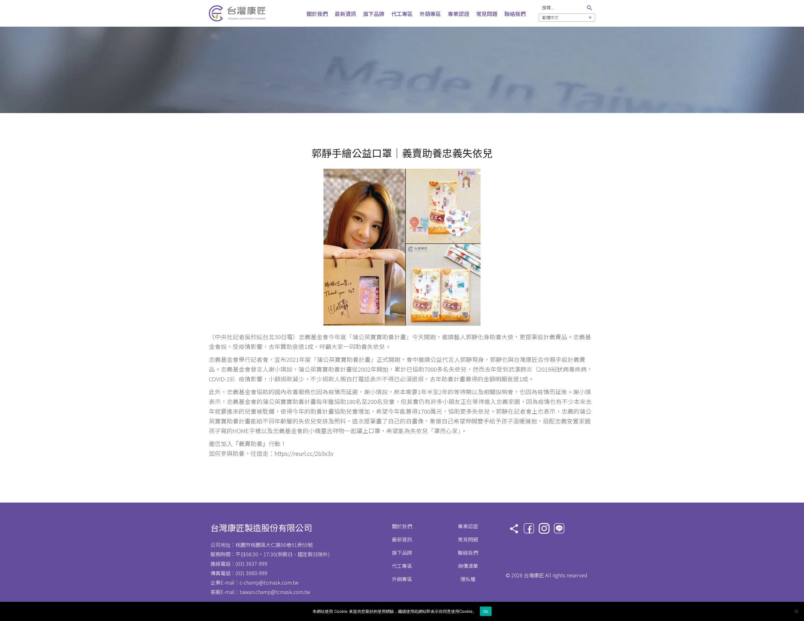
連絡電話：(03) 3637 (233, 563)
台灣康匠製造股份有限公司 (261, 527)
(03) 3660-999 (251, 573)
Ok (486, 611)
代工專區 (402, 565)
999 (263, 563)
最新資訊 (402, 539)
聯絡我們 (468, 552)
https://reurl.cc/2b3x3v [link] (304, 453)
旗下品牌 (402, 552)
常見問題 (468, 539)
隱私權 (467, 579)
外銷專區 (402, 579)
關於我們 (402, 526)
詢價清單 (468, 565)
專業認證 (468, 526)
